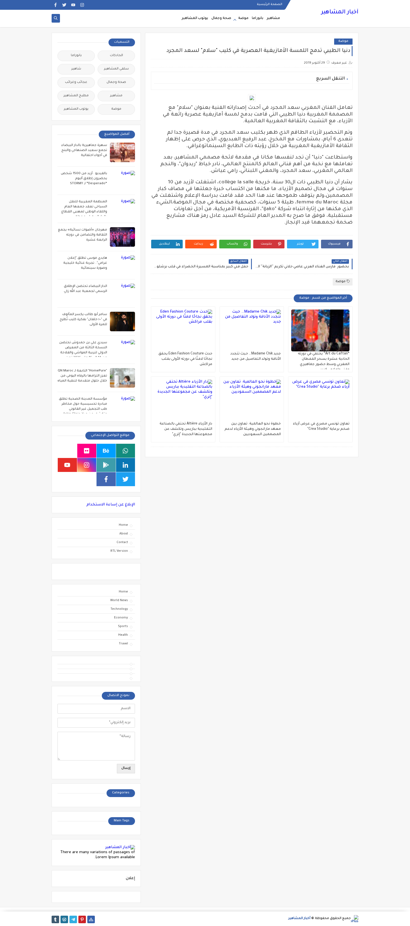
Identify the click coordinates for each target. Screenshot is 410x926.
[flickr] (87, 451)
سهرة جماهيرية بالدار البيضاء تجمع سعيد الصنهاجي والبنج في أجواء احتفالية (84, 150)
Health (123, 635)
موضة (243, 18)
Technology (119, 609)
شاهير (76, 69)
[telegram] (73, 919)
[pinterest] (82, 919)
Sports (123, 626)
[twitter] (64, 5)
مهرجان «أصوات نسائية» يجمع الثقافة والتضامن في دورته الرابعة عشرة (82, 235)
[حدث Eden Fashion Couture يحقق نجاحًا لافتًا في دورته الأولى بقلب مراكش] (183, 330)
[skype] (67, 451)
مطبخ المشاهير (76, 96)
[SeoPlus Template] (354, 919)
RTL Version (119, 551)
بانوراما (257, 18)
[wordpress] (64, 919)
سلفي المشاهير (116, 69)
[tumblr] (55, 919)
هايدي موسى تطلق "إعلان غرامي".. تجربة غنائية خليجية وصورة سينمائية (85, 263)
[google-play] (106, 465)
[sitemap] (91, 919)
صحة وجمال (221, 18)
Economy (121, 618)
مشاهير (273, 18)
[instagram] (82, 5)
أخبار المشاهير (339, 12)
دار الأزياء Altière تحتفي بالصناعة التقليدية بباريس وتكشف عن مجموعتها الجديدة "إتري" (186, 429)
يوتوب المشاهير (195, 18)
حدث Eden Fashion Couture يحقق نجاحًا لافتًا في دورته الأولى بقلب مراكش (185, 359)
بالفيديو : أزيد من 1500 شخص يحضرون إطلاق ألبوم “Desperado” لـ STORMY (84, 179)
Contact (122, 542)
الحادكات (116, 55)
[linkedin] (125, 465)
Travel (123, 644)
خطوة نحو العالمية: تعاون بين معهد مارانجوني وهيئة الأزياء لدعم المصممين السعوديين (253, 429)
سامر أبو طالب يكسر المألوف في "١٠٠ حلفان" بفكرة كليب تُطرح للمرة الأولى (83, 320)
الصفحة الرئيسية (269, 4)
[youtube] (73, 5)
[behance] (106, 451)
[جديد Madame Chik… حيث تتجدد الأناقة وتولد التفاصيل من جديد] (252, 330)
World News (119, 600)
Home (123, 525)
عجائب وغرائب (76, 82)
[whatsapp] (125, 451)
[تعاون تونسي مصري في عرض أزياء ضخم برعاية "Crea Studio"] (320, 400)
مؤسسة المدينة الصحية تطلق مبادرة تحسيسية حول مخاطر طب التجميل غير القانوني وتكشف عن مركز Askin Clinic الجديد (83, 409)
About (123, 534)
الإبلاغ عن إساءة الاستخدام (110, 505)
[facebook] (55, 5)
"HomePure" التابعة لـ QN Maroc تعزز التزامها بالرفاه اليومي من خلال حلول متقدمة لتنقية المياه (82, 376)
